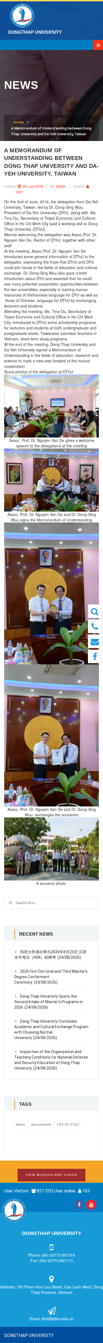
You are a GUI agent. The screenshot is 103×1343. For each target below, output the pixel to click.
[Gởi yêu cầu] (95, 641)
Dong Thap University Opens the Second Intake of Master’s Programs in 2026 (48, 1001)
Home (19, 122)
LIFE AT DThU (68, 1124)
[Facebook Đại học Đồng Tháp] (95, 656)
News (20, 1124)
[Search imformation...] (95, 611)
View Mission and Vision (51, 1174)
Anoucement (41, 1124)
